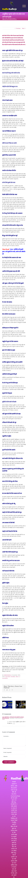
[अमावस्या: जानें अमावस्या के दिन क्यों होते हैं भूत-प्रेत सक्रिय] (21, 704)
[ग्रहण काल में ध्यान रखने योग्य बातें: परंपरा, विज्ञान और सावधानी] (7, 704)
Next (23, 28)
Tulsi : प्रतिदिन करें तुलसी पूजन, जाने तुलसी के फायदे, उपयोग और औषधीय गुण (13, 251)
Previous (18, 28)
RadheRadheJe (7, 675)
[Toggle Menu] (24, 6)
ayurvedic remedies (10, 676)
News (17, 676)
